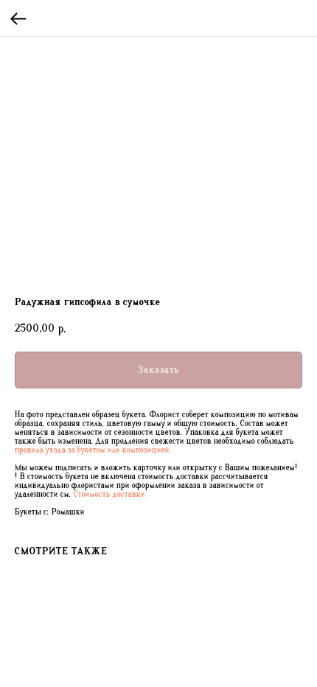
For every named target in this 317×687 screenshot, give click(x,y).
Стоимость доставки (109, 494)
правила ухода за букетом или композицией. (93, 450)
